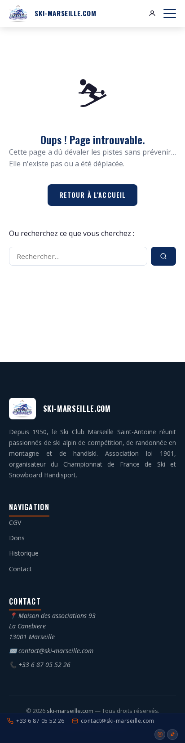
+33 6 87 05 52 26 (44, 664)
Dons (17, 538)
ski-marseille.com (71, 711)
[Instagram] (159, 734)
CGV (15, 522)
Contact (20, 569)
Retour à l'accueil (92, 195)
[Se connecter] (152, 13)
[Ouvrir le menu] (169, 13)
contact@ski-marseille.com (55, 650)
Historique (24, 553)
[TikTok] (172, 734)
